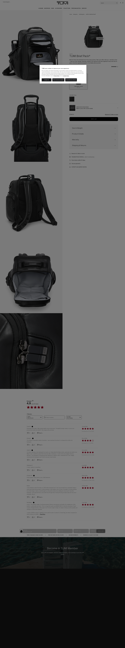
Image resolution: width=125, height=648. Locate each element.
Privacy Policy (56, 75)
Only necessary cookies (58, 79)
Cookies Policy (66, 75)
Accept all (46, 79)
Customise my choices (71, 79)
